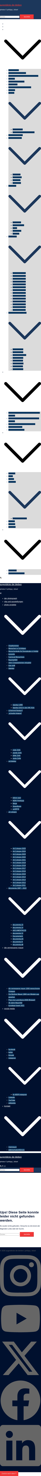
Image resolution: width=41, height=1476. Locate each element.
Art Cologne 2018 (19, 290)
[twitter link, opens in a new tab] (20, 1378)
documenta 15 (18, 349)
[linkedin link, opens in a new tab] (20, 1468)
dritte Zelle (16, 180)
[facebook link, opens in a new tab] (20, 1420)
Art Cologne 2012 (19, 307)
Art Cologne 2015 (19, 299)
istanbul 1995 (18, 129)
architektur (12, 186)
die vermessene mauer (12, 372)
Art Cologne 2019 (19, 287)
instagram (12, 482)
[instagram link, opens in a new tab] (20, 1299)
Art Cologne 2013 (19, 304)
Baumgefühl (12, 84)
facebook (11, 473)
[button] (2, 578)
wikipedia (12, 527)
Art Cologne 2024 (19, 276)
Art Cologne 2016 (19, 296)
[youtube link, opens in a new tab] (20, 1336)
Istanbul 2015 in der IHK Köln (23, 132)
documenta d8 (18, 369)
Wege (15, 228)
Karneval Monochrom (16, 81)
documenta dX (18, 363)
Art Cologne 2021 (19, 284)
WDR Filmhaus (18, 225)
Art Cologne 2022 (19, 282)
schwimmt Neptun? (15, 135)
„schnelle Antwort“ (15, 138)
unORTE (16, 234)
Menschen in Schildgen (17, 73)
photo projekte (9, 29)
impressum (12, 570)
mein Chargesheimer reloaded (19, 87)
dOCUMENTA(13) (19, 355)
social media (9, 433)
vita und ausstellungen (12, 27)
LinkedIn (11, 521)
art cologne (12, 236)
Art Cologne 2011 (19, 310)
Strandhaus (17, 231)
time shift (11, 90)
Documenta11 (18, 361)
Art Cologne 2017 (19, 293)
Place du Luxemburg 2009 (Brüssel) (21, 424)
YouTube (11, 524)
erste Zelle (16, 174)
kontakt (7, 530)
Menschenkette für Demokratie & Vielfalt (23, 76)
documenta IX (18, 366)
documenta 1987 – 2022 (17, 313)
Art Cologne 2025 (19, 273)
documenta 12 (18, 358)
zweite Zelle (17, 177)
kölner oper (17, 222)
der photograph (10, 24)
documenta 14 (18, 352)
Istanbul (11, 93)
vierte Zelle (17, 183)
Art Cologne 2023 (19, 279)
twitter (10, 476)
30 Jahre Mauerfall (15, 427)
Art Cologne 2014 (19, 301)
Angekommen (13, 70)
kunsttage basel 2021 (16, 430)
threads (11, 479)
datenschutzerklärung (16, 573)
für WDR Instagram (20, 518)
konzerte (11, 79)
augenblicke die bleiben (11, 5)
